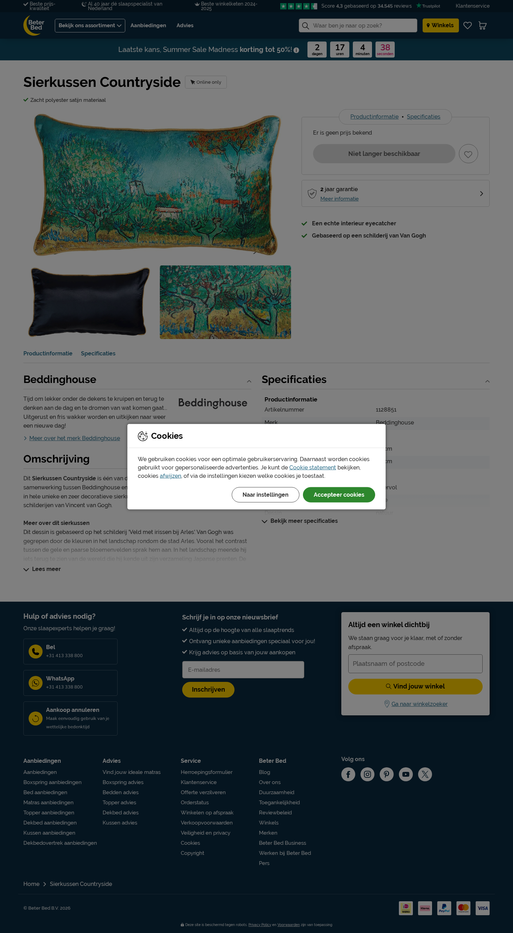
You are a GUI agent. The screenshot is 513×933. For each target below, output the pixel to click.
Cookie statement (312, 467)
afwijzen (170, 475)
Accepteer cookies (339, 494)
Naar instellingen (266, 494)
